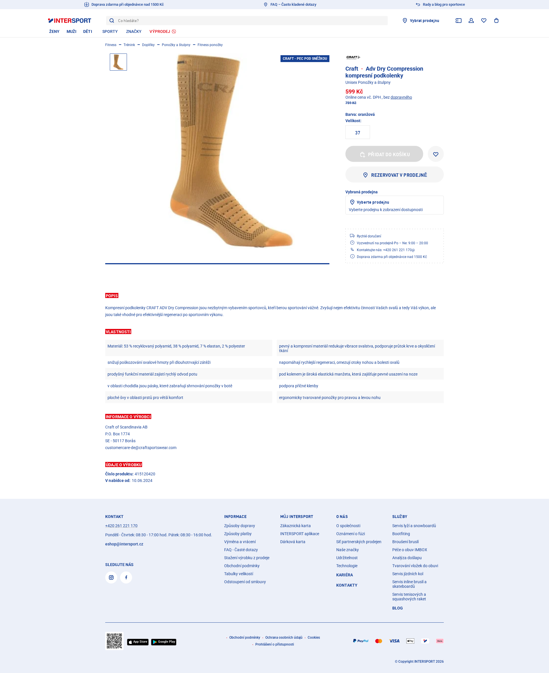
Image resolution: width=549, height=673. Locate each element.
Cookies (314, 638)
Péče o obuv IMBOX (409, 549)
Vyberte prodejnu (373, 202)
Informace (235, 516)
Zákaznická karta (295, 525)
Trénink (129, 45)
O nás (342, 516)
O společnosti (348, 525)
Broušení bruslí (405, 541)
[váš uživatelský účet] (471, 20)
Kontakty (346, 585)
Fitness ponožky (210, 45)
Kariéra (344, 575)
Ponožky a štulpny (176, 45)
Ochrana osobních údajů (284, 638)
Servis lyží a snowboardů (414, 525)
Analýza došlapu (407, 557)
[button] (274, 295)
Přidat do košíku (389, 154)
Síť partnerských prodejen (358, 541)
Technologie (346, 565)
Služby (399, 516)
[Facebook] (126, 577)
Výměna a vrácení (240, 541)
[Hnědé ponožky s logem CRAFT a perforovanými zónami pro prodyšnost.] (231, 151)
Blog (397, 608)
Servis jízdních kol (407, 573)
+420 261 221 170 (121, 525)
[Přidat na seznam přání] (436, 154)
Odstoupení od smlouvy (245, 581)
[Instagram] (111, 577)
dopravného (401, 97)
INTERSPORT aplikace (299, 533)
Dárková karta (292, 541)
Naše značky (347, 549)
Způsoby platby (238, 533)
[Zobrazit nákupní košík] (496, 20)
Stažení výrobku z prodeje (246, 557)
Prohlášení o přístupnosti (274, 644)
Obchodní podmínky (242, 565)
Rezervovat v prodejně (399, 175)
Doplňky (148, 45)
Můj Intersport (296, 516)
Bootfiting (401, 533)
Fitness (110, 45)
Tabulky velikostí (238, 573)
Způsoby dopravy (239, 525)
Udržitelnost (347, 557)
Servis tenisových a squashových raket (409, 596)
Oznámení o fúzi (350, 533)
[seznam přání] (483, 20)
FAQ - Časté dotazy (241, 549)
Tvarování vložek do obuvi (415, 565)
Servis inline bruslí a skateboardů (409, 584)
